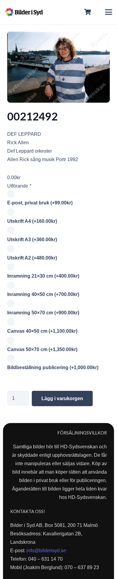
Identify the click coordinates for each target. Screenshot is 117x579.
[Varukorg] (87, 12)
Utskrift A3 (32, 239)
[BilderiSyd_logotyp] (24, 12)
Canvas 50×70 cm (42, 349)
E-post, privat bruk (40, 202)
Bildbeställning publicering (52, 367)
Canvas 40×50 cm (42, 331)
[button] (108, 12)
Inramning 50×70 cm (43, 312)
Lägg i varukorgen (62, 398)
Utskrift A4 (32, 221)
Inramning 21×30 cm (43, 276)
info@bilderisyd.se (46, 550)
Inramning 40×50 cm (43, 294)
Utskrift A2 (32, 257)
